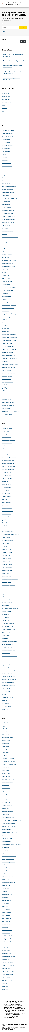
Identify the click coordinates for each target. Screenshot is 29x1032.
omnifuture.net (6, 734)
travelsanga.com (6, 953)
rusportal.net (5, 172)
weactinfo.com (6, 278)
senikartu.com (6, 169)
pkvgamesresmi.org (9, 1017)
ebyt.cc (4, 835)
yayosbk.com (5, 888)
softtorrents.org (6, 597)
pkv (3, 111)
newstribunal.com (6, 437)
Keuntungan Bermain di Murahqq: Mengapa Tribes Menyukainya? (14, 72)
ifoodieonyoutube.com (8, 460)
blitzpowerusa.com (7, 252)
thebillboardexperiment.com (9, 656)
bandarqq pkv (7, 1005)
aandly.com (5, 986)
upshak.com (5, 325)
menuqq (6, 1001)
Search (4, 39)
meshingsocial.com (7, 281)
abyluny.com (5, 703)
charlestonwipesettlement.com (10, 364)
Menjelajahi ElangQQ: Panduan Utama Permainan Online (12, 66)
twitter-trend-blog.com (8, 817)
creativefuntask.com (7, 526)
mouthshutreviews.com (8, 469)
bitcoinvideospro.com (7, 189)
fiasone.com (5, 293)
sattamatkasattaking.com (8, 650)
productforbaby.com (7, 231)
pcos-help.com (6, 740)
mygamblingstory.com (8, 130)
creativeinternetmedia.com (9, 764)
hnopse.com (5, 394)
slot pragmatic (6, 96)
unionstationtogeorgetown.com (10, 534)
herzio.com (5, 157)
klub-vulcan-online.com (8, 588)
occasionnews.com (7, 396)
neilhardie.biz (5, 891)
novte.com (5, 850)
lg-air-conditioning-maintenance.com (11, 844)
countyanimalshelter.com (8, 373)
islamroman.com (6, 797)
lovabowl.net (5, 431)
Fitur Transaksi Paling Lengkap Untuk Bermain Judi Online (14, 3)
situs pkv (4, 108)
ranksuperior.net (6, 379)
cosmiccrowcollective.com (9, 192)
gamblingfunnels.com (7, 737)
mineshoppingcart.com (8, 463)
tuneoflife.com (6, 408)
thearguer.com (6, 284)
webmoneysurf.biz (7, 894)
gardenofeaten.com (7, 254)
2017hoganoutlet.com (7, 136)
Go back (4, 31)
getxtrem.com (5, 275)
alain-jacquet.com (6, 195)
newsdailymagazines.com (8, 440)
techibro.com (5, 808)
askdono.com (5, 752)
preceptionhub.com (7, 443)
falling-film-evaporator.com (9, 340)
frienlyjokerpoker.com (7, 803)
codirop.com (5, 746)
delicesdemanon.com (7, 876)
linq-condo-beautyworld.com (9, 832)
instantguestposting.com (8, 956)
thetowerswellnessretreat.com (10, 641)
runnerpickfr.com (6, 731)
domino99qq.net (6, 142)
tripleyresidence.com (7, 594)
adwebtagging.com (7, 376)
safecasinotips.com (7, 570)
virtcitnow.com (6, 773)
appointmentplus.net (7, 962)
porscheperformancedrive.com (10, 608)
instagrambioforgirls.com (8, 266)
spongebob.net (6, 204)
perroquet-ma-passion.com (9, 679)
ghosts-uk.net (5, 749)
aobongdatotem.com (7, 449)
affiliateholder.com (7, 414)
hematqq (20, 1005)
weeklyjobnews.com (7, 370)
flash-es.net (5, 323)
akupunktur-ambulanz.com (9, 826)
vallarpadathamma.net (8, 222)
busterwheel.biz (6, 903)
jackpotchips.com (6, 573)
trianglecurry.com (6, 635)
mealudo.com (5, 299)
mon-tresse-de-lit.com (7, 662)
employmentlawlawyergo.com (10, 939)
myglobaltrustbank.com (8, 936)
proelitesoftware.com (7, 576)
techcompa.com (6, 788)
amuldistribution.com (7, 511)
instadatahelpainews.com (8, 685)
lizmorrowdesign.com (7, 626)
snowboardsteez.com (7, 263)
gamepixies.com (6, 561)
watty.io (4, 175)
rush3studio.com (6, 151)
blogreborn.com (6, 770)
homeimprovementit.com (8, 434)
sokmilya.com (5, 700)
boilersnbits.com (6, 243)
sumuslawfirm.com (7, 343)
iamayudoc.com (6, 537)
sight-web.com (6, 791)
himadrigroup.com (7, 794)
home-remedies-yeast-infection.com (11, 452)
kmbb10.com (5, 272)
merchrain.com (6, 691)
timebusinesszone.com (8, 402)
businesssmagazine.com (8, 761)
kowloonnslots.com (7, 805)
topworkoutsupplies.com (8, 466)
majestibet (7, 1016)
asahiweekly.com (6, 546)
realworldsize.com (7, 225)
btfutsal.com (5, 743)
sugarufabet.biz (6, 665)
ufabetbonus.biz (6, 977)
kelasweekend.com (7, 980)
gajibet (18, 1016)
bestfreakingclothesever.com (9, 337)
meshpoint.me (6, 201)
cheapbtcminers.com (7, 531)
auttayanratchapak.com (8, 210)
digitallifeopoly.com (7, 475)
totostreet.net (5, 490)
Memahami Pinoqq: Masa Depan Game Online (14, 61)
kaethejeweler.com (7, 647)
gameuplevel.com (6, 505)
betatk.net (4, 983)
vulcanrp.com (5, 814)
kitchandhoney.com (7, 868)
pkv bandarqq (5, 93)
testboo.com (5, 879)
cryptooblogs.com (6, 502)
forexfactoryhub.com (7, 782)
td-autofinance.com (7, 800)
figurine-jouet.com (7, 673)
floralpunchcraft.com (7, 290)
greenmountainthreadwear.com (10, 349)
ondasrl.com (5, 617)
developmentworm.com (8, 965)
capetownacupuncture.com (9, 186)
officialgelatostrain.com (8, 644)
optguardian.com (6, 487)
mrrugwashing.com (7, 317)
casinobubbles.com (7, 478)
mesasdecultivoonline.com (9, 240)
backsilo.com (5, 328)
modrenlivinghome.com (8, 682)
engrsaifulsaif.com (7, 528)
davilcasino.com (6, 493)
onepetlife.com (6, 653)
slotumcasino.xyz (6, 912)
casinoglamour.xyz (7, 915)
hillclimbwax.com (6, 391)
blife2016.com (5, 620)
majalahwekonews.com (8, 133)
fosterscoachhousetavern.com (10, 237)
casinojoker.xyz (6, 921)
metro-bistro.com (6, 871)
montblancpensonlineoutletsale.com (11, 820)
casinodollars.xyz (6, 918)
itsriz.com (4, 180)
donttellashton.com (7, 148)
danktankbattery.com (7, 296)
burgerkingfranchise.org (8, 219)
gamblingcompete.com (8, 758)
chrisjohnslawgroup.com (8, 585)
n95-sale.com (5, 767)
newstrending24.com (7, 974)
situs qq (4, 105)
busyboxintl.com (6, 207)
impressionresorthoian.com (9, 334)
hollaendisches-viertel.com (9, 856)
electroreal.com (6, 455)
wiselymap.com (6, 776)
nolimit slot (16, 1014)
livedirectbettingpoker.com (9, 305)
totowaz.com (5, 361)
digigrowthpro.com (7, 726)
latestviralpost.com (7, 246)
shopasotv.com (6, 950)
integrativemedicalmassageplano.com (12, 314)
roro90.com (5, 154)
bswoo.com (5, 989)
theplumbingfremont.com (9, 971)
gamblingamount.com (8, 388)
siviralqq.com (5, 331)
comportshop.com (7, 945)
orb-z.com (4, 234)
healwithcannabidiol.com (8, 629)
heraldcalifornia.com (7, 555)
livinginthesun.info (7, 178)
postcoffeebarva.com (7, 213)
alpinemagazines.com (7, 811)
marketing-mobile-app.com (9, 287)
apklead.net (5, 709)
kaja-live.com (5, 785)
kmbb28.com (5, 694)
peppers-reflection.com (8, 405)
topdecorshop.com (7, 947)
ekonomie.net (5, 959)
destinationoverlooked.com (9, 385)
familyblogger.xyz (6, 582)
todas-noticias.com (7, 166)
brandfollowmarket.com (8, 367)
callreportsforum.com (7, 697)
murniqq (14, 1005)
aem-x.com (5, 499)
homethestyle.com (7, 508)
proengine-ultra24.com (8, 859)
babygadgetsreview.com (8, 823)
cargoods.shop (6, 183)
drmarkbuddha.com (7, 841)
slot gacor (7, 1002)
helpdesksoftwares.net (8, 428)
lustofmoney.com (6, 399)
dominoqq (4, 117)
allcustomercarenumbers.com (10, 579)
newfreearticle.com (7, 249)
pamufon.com (5, 605)
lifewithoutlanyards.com (8, 862)
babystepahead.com (7, 382)
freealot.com (5, 543)
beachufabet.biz (6, 659)
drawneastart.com (7, 564)
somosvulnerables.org (8, 599)
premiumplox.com (7, 885)
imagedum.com (6, 638)
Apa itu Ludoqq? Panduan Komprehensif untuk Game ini (13, 55)
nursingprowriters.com (8, 346)
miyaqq (13, 1016)
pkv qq (23, 1008)
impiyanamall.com (6, 484)
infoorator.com (6, 847)
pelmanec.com (6, 139)
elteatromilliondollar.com (8, 216)
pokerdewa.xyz (6, 924)
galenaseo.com (6, 933)
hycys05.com (5, 257)
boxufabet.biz (5, 668)
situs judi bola (15, 1002)
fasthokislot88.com (7, 567)
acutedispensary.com (7, 352)
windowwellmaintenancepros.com (11, 411)
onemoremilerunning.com (9, 260)
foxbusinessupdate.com (8, 308)
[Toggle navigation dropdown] (26, 4)
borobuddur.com (6, 514)
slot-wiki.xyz (5, 927)
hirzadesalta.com (6, 472)
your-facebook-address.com (9, 676)
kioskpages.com (6, 632)
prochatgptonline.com (8, 779)
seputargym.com (6, 481)
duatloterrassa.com (7, 602)
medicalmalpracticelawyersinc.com (11, 942)
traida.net (4, 865)
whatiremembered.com (8, 829)
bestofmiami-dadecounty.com (9, 457)
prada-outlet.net (6, 723)
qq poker (22, 1001)
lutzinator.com (5, 614)
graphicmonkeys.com (7, 558)
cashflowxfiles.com (7, 269)
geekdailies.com (6, 688)
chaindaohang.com (7, 838)
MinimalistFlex (9, 1029)
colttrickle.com (6, 729)
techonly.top (5, 755)
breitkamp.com (6, 591)
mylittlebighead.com (7, 540)
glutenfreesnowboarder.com (9, 623)
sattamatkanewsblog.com (8, 355)
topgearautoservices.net (8, 671)
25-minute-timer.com (7, 523)
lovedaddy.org (5, 311)
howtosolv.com (6, 874)
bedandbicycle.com (7, 552)
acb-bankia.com (6, 320)
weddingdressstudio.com (8, 882)
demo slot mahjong (7, 102)
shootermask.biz (6, 900)
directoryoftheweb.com (8, 145)
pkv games (11, 1004)
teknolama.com (6, 228)
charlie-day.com (6, 302)
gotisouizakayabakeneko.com (9, 198)
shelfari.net (5, 906)
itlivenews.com (6, 968)
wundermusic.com (7, 517)
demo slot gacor (6, 99)
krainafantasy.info (6, 163)
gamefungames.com (7, 520)
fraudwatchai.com (6, 496)
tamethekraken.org (7, 611)
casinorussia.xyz (6, 909)
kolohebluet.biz (6, 897)
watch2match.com (7, 930)
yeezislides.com (6, 446)
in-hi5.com (4, 160)
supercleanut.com (6, 549)
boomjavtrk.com (6, 706)
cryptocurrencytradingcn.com (9, 358)
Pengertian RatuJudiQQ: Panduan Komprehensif (11, 78)
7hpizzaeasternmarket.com (9, 853)
